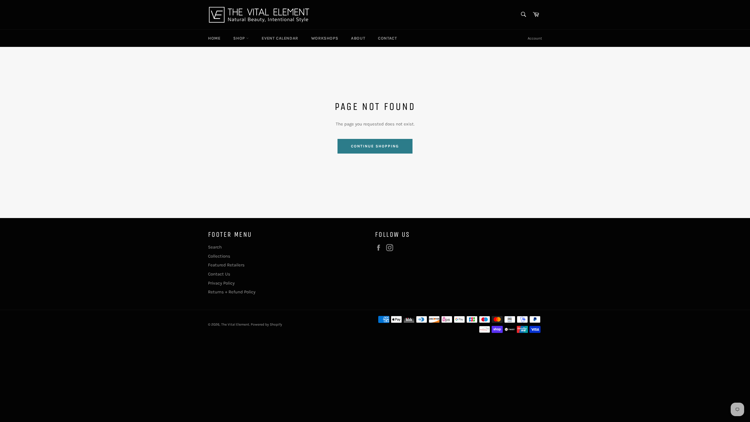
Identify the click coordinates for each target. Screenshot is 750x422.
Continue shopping (375, 146)
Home (214, 38)
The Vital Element (235, 324)
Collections (219, 256)
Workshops (324, 38)
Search (215, 247)
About (358, 38)
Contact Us (219, 274)
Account (535, 38)
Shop (239, 38)
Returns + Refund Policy (231, 292)
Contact (387, 38)
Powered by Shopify (266, 324)
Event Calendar (280, 38)
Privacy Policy (221, 283)
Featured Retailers (226, 265)
